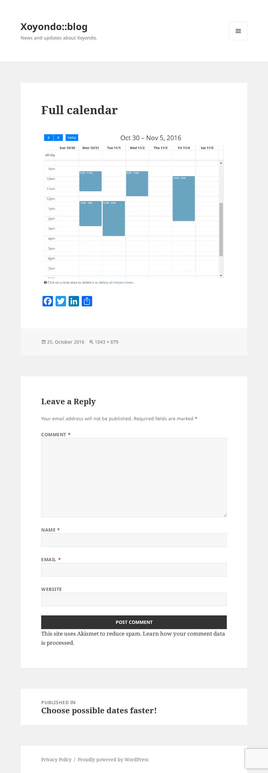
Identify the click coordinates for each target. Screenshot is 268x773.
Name (50, 530)
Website (51, 589)
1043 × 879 (106, 342)
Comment (56, 434)
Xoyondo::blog (54, 26)
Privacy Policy (56, 759)
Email (51, 559)
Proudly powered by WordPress (113, 759)
